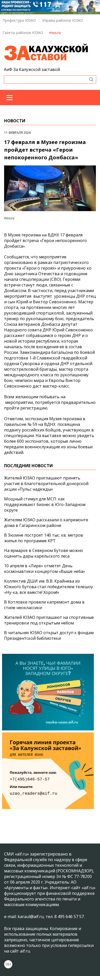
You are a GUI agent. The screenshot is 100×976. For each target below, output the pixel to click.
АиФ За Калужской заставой (32, 69)
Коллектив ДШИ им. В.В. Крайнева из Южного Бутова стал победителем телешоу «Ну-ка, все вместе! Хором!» (48, 586)
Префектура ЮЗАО (19, 20)
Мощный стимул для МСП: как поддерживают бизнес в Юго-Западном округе (44, 504)
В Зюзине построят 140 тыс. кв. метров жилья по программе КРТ (43, 538)
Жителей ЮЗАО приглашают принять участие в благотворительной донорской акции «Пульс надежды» (46, 483)
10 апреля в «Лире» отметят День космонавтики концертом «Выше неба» (44, 568)
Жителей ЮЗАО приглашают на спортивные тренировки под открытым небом (49, 620)
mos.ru (55, 32)
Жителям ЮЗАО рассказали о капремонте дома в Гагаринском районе (46, 522)
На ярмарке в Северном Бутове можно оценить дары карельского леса (43, 553)
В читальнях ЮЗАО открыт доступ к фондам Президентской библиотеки (49, 635)
